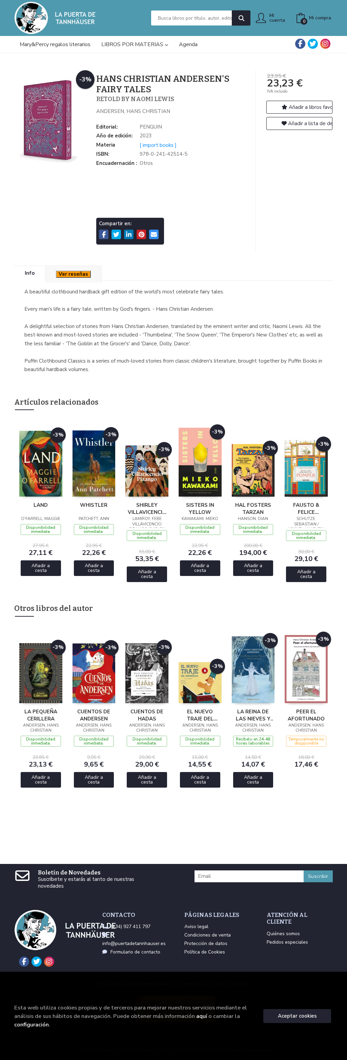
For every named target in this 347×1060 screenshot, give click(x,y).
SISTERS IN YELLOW (200, 508)
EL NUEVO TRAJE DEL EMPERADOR (200, 715)
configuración (31, 1024)
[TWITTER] (313, 44)
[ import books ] (158, 145)
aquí (201, 1016)
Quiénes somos (283, 933)
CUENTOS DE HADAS (146, 715)
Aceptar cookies (297, 1016)
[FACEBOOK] (300, 44)
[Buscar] (241, 18)
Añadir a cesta (41, 568)
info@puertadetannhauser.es (134, 943)
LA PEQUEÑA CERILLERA (40, 715)
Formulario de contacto (135, 952)
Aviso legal (196, 926)
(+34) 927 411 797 (130, 926)
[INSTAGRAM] (325, 44)
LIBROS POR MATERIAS (133, 44)
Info (30, 273)
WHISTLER (93, 505)
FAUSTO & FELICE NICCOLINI (306, 508)
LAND (41, 505)
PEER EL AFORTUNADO (306, 715)
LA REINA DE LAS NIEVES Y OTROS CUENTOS (253, 715)
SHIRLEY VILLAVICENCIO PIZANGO (147, 508)
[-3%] (40, 463)
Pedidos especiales (287, 942)
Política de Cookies (204, 952)
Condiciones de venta (207, 935)
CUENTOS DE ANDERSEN (93, 715)
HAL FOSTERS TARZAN (253, 508)
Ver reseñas (73, 274)
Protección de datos (205, 943)
